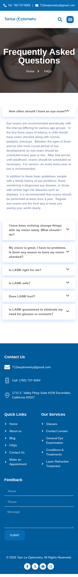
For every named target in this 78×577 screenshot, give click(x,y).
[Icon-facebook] (27, 566)
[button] (70, 19)
